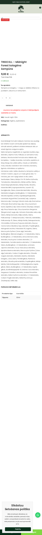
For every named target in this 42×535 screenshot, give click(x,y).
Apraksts (5, 135)
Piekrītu (18, 529)
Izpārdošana (20, 121)
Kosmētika (20, 294)
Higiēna (12, 121)
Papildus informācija (10, 287)
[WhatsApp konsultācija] (37, 515)
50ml (18, 297)
